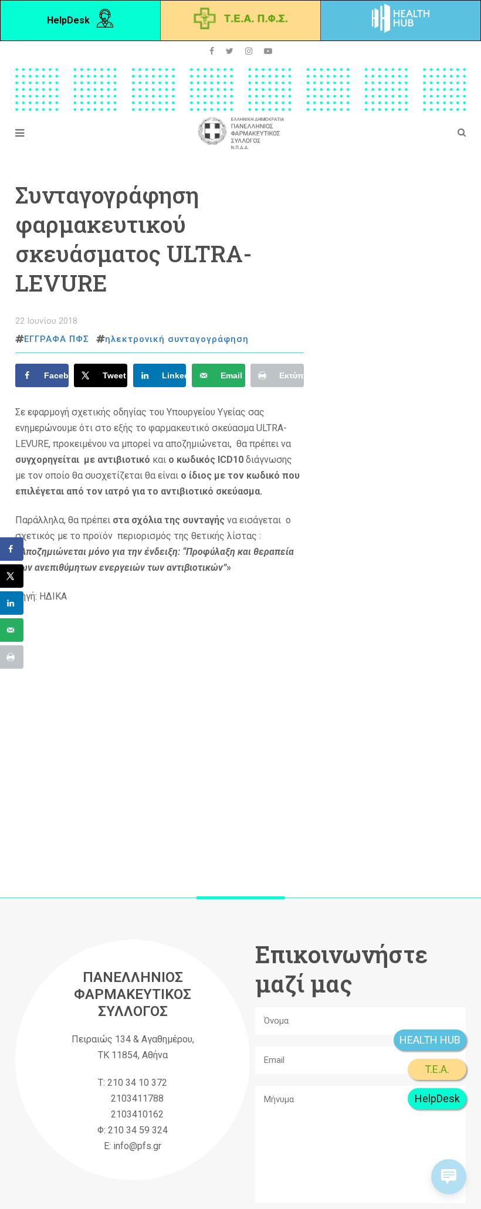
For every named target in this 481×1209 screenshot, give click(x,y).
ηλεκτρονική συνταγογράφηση (177, 339)
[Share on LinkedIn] (11, 603)
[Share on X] (11, 576)
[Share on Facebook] (11, 549)
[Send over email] (11, 630)
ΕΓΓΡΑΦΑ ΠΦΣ (56, 339)
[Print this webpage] (11, 657)
